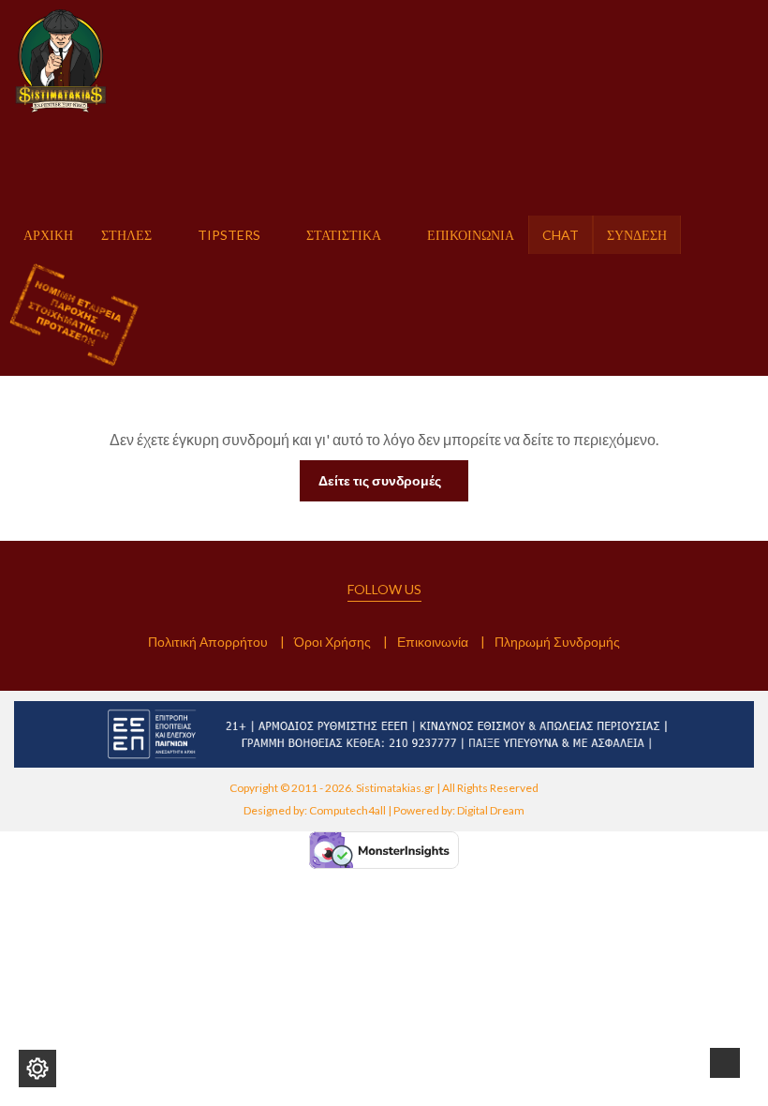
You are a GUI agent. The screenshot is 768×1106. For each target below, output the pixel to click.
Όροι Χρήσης (332, 642)
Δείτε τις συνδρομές (379, 480)
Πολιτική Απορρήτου (208, 642)
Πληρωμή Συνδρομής (557, 642)
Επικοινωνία (432, 642)
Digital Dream (490, 810)
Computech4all (347, 810)
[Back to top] (725, 1063)
